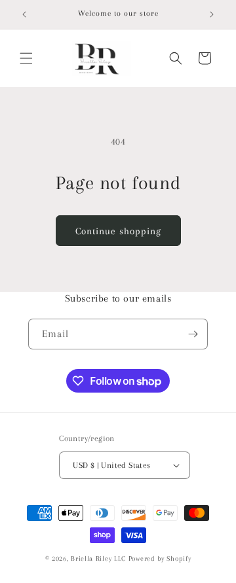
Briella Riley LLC (98, 558)
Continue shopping (118, 231)
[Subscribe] (192, 334)
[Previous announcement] (24, 14)
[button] (26, 58)
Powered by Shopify (159, 558)
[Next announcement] (211, 14)
